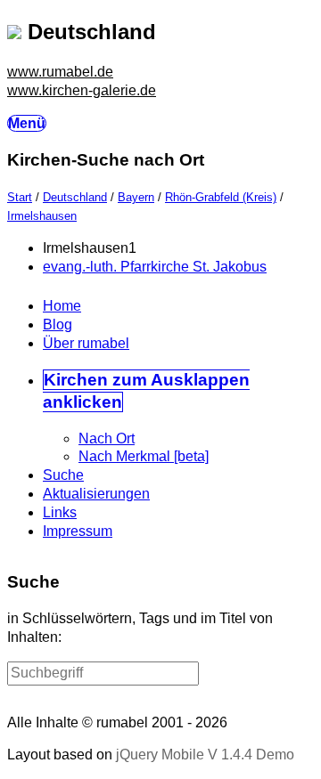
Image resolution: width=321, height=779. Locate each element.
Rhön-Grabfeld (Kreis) (220, 197)
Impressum (77, 531)
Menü (26, 123)
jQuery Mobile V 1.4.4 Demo (205, 754)
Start (19, 197)
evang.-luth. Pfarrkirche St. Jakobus (155, 266)
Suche (63, 475)
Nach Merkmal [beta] (143, 456)
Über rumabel (86, 343)
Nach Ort (106, 438)
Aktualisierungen (96, 493)
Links (60, 512)
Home (62, 305)
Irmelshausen (42, 216)
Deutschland (75, 197)
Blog (57, 324)
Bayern (136, 197)
